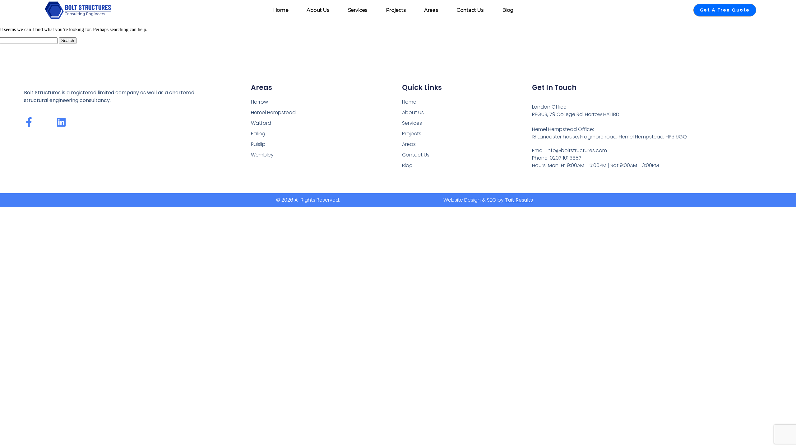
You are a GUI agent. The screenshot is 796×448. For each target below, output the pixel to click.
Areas (431, 10)
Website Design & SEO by (488, 199)
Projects (396, 10)
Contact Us (470, 10)
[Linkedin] (61, 122)
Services (358, 10)
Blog (507, 10)
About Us (318, 10)
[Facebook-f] (29, 122)
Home (280, 10)
